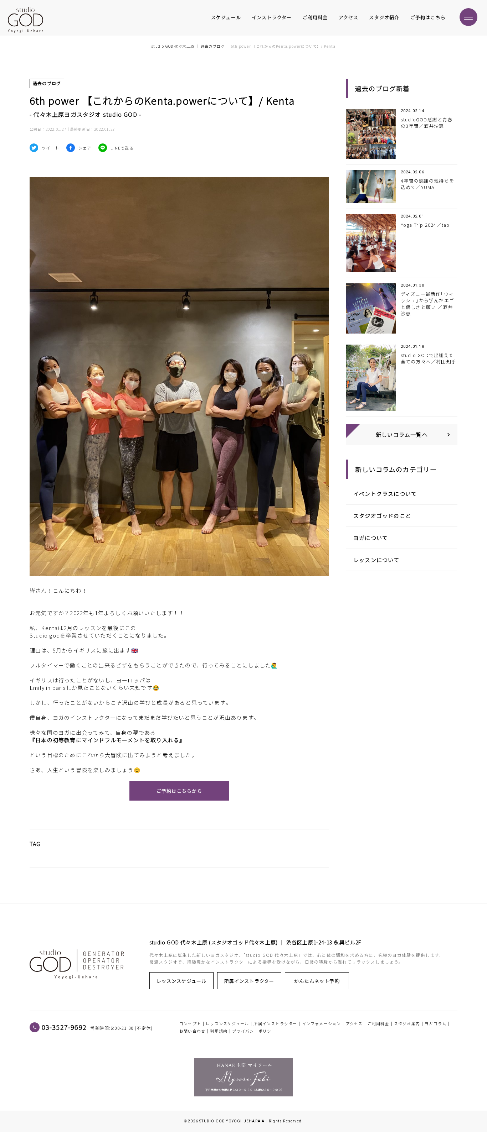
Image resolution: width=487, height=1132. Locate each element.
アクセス (349, 18)
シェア (85, 148)
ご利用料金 (315, 18)
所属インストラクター (249, 981)
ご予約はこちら (428, 18)
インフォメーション (321, 1023)
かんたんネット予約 (317, 981)
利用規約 (218, 1031)
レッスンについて (376, 560)
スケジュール (226, 18)
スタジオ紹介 (384, 18)
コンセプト (190, 1023)
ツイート (50, 148)
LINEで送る (122, 148)
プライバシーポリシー (254, 1031)
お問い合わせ (192, 1031)
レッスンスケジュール (182, 981)
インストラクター (272, 18)
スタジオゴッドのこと (382, 515)
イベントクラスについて (385, 493)
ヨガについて (370, 537)
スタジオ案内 (407, 1023)
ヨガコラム (435, 1023)
